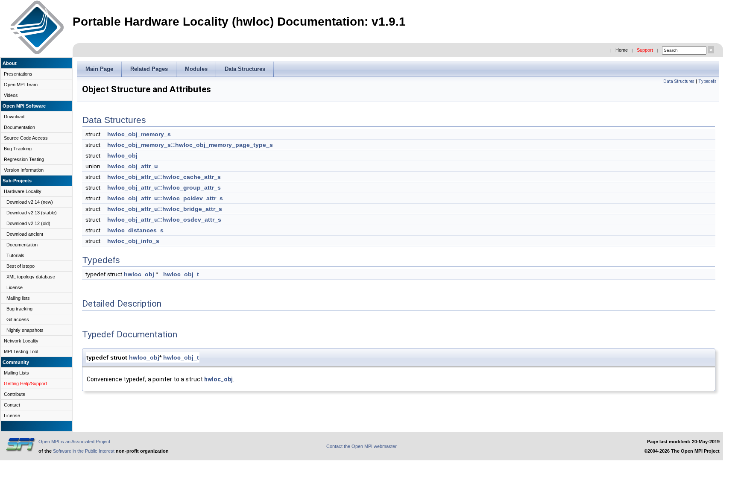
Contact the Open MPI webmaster (361, 446)
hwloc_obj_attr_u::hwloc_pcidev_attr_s (165, 198)
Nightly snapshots (25, 330)
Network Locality (21, 340)
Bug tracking (19, 308)
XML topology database (30, 276)
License (14, 287)
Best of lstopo (20, 266)
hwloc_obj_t (181, 274)
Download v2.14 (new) (29, 202)
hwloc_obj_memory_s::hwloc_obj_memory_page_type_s (190, 144)
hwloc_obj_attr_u (132, 166)
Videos (11, 95)
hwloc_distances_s (135, 230)
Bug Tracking (18, 148)
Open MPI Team (21, 84)
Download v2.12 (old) (28, 223)
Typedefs (707, 81)
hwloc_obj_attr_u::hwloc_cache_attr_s (164, 176)
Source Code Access (26, 137)
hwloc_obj (122, 155)
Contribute (14, 394)
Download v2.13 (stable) (31, 212)
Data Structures (678, 81)
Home (621, 50)
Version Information (24, 170)
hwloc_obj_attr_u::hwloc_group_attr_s (164, 187)
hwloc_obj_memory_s (139, 134)
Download (14, 116)
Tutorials (15, 255)
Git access (17, 319)
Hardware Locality (22, 191)
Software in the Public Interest (83, 451)
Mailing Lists (16, 372)
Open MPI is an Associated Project (74, 441)
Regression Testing (24, 159)
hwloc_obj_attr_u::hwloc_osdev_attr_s (164, 219)
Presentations (18, 73)
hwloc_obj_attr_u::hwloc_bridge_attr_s (164, 208)
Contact (12, 404)
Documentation (19, 127)
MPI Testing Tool (21, 351)
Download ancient (24, 234)
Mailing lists (18, 298)
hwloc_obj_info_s (133, 240)
